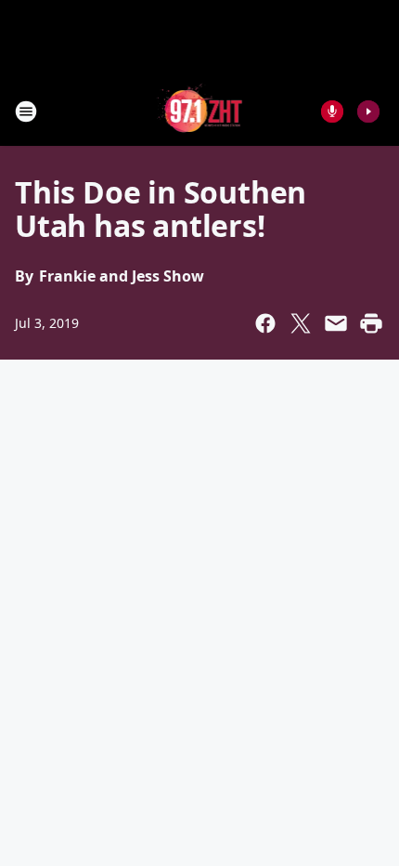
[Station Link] (200, 111)
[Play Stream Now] (368, 111)
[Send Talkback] (332, 111)
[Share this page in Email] (336, 323)
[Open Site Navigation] (26, 111)
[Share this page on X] (301, 323)
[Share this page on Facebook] (265, 323)
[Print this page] (371, 323)
